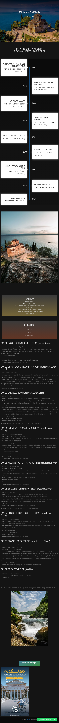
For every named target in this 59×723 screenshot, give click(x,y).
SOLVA (28, 719)
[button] (3, 250)
